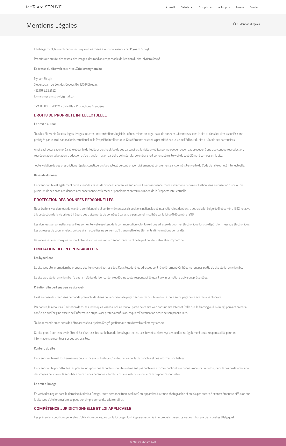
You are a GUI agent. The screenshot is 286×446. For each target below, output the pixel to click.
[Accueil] (234, 24)
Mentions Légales (250, 24)
